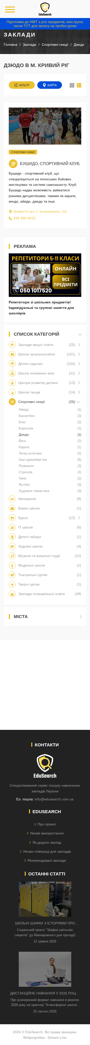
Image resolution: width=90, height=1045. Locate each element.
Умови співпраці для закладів (47, 851)
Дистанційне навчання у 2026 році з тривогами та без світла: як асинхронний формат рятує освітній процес (45, 993)
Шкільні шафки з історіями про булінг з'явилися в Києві (45, 923)
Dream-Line (57, 1037)
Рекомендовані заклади (47, 860)
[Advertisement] (45, 685)
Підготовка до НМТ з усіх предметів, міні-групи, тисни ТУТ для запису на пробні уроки (45, 24)
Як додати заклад (46, 842)
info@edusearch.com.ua (54, 799)
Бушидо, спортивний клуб (50, 164)
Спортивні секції (22, 152)
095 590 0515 (25, 218)
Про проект (47, 824)
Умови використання (47, 833)
